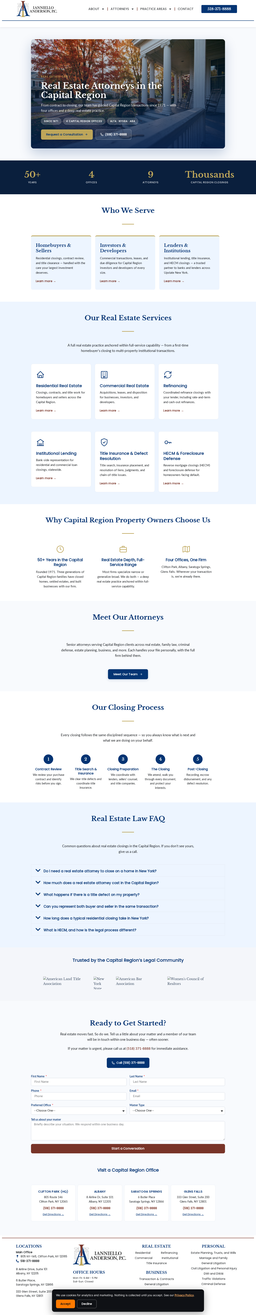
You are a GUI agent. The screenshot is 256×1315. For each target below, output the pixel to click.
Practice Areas (153, 9)
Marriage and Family (213, 1258)
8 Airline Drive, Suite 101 (31, 1269)
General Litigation (156, 1284)
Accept (65, 1304)
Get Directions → (53, 1214)
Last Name (136, 1076)
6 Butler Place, (26, 1280)
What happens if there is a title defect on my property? (91, 894)
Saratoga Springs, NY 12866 (34, 1285)
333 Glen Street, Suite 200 (34, 1292)
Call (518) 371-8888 (130, 1063)
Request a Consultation (64, 134)
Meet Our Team (126, 674)
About (93, 9)
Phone (35, 1091)
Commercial (143, 1258)
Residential (142, 1253)
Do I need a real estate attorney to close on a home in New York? (100, 871)
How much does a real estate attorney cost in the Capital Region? (101, 882)
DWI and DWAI (213, 1274)
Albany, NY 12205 (27, 1273)
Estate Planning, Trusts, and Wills (213, 1253)
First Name (38, 1076)
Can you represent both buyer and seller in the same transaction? (101, 906)
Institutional (170, 1258)
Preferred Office (41, 1105)
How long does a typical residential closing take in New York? (96, 918)
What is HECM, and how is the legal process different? (90, 930)
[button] (128, 870)
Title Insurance (156, 1263)
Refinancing (169, 1253)
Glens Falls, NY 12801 (29, 1296)
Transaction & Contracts (156, 1279)
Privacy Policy (184, 1295)
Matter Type (137, 1105)
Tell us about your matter (46, 1119)
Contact (186, 9)
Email (133, 1091)
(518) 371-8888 (116, 134)
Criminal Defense (213, 1284)
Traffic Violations (213, 1279)
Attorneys (120, 9)
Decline (87, 1304)
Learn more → (46, 411)
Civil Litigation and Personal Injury (214, 1268)
